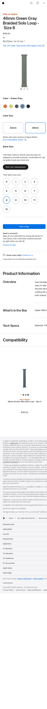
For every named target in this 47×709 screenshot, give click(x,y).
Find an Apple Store (24, 579)
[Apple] (4, 518)
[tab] (21, 89)
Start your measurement (16, 167)
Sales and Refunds (34, 590)
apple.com (14, 443)
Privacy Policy (8, 590)
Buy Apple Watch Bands (25, 518)
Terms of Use (20, 590)
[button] (31, 3)
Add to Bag (24, 226)
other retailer (38, 579)
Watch (11, 518)
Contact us (27, 255)
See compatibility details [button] (13, 140)
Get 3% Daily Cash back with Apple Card (22, 45)
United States (8, 583)
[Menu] (44, 3)
